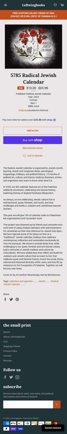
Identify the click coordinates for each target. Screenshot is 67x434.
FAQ (5, 341)
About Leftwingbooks (14, 336)
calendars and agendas (21, 281)
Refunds (7, 360)
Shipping (23, 110)
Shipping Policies (11, 346)
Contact (7, 355)
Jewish (41, 281)
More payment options (33, 148)
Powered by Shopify (31, 418)
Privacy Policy (10, 351)
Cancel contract (53, 428)
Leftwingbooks (33, 5)
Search (6, 332)
